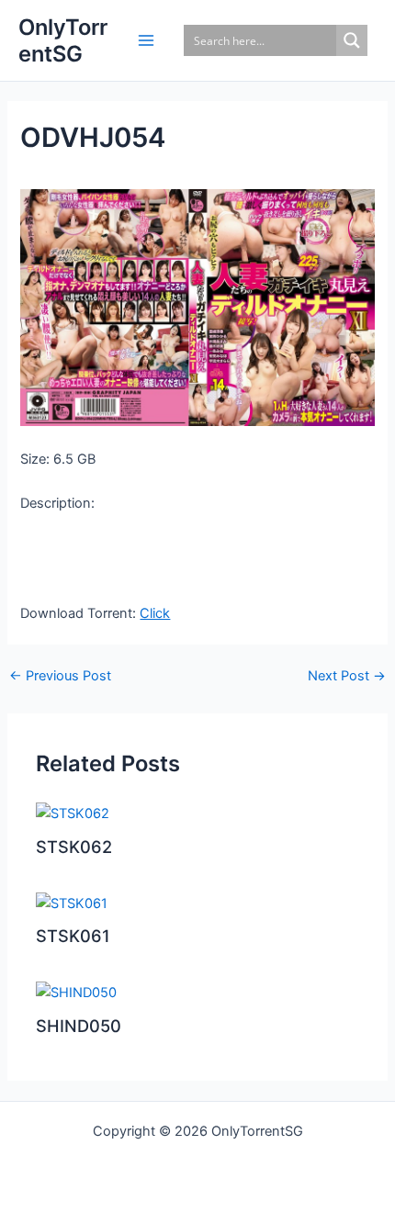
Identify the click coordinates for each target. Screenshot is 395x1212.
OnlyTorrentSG (62, 40)
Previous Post (60, 676)
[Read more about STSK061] (71, 902)
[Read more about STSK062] (72, 812)
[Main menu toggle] (146, 40)
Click (155, 613)
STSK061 (73, 936)
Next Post (347, 676)
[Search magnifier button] (351, 40)
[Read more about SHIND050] (76, 991)
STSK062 (74, 846)
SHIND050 (78, 1026)
